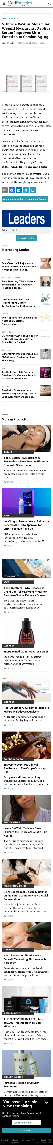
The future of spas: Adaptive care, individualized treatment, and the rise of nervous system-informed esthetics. (24, 844)
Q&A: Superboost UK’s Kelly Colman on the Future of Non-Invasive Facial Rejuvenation (26, 895)
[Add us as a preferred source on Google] (33, 190)
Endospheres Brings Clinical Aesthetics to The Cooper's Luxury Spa (25, 768)
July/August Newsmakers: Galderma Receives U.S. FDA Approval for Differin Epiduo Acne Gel (26, 525)
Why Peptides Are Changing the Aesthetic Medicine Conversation (19, 321)
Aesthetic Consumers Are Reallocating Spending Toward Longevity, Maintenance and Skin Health (19, 394)
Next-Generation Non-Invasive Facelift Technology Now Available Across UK (25, 959)
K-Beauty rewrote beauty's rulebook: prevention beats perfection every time (25, 474)
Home (5, 19)
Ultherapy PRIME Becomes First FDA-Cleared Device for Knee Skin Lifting (20, 357)
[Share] (12, 190)
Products (17, 19)
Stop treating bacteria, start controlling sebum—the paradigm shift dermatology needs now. (23, 604)
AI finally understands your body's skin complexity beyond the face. (24, 718)
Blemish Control (12, 1013)
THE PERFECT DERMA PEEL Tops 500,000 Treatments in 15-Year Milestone (24, 1023)
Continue (26, 1130)
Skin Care (5, 314)
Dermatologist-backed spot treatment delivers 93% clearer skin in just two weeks (26, 1095)
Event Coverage (12, 822)
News (4, 368)
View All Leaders (27, 238)
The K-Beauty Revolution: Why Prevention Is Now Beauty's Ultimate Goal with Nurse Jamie (26, 461)
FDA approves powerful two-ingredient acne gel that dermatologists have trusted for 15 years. (24, 538)
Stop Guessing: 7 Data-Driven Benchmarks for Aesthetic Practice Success (18, 284)
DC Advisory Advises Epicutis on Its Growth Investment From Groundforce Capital (20, 339)
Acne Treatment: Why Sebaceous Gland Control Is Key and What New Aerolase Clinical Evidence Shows (25, 591)
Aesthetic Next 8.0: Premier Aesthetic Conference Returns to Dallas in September (19, 375)
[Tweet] (26, 190)
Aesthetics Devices (13, 759)
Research (8, 452)
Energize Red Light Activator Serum (26, 651)
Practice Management (11, 278)
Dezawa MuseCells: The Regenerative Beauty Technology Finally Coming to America (18, 303)
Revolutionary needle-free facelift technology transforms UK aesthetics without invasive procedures (26, 972)
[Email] (5, 190)
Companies (6, 296)
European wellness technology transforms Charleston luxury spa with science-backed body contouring (26, 781)
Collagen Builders (13, 1077)
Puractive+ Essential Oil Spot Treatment (21, 1084)
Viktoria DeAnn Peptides (34, 43)
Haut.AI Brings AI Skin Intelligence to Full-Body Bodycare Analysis (26, 709)
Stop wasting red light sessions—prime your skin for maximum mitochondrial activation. (23, 660)
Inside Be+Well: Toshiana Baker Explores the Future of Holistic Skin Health (25, 832)
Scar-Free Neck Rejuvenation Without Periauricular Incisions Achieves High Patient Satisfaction (19, 267)
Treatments (6, 259)
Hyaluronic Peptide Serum (17, 108)
